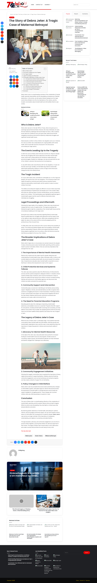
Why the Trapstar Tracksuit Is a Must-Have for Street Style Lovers (24, 474)
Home (32, 4)
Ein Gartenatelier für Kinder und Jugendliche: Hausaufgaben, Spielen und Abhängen (34, 536)
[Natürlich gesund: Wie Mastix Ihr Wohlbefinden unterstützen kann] (57, 567)
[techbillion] (17, 5)
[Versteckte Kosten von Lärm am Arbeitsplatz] (39, 556)
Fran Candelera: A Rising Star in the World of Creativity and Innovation (81, 44)
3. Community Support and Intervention (33, 81)
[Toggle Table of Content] (44, 69)
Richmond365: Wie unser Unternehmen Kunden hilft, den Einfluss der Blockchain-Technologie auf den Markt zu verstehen (83, 92)
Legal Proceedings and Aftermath (30, 75)
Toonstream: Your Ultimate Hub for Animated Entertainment (81, 36)
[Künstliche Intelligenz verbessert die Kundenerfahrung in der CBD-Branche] (48, 569)
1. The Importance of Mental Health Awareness (34, 78)
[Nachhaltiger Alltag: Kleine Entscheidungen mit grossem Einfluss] (45, 113)
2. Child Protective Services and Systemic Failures (35, 80)
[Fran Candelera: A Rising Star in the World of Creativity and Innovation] (70, 43)
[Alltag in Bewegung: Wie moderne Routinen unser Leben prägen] (25, 113)
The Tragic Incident (27, 74)
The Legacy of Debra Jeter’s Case (31, 84)
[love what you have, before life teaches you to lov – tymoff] (52, 528)
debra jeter (29, 435)
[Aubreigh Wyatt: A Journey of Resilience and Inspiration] (57, 562)
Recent (76, 14)
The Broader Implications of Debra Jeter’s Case (34, 77)
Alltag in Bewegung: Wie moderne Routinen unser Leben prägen (35, 115)
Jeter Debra (39, 435)
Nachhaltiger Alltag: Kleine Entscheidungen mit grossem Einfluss (54, 115)
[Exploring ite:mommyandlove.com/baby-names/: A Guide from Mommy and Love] (70, 21)
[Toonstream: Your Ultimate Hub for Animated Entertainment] (70, 37)
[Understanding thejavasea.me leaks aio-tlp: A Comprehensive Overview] (70, 28)
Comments (85, 14)
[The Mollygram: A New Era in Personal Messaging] (70, 50)
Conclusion (25, 90)
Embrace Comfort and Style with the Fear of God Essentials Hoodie (16, 535)
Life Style (16, 14)
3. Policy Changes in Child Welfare (32, 89)
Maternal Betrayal (51, 435)
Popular (68, 14)
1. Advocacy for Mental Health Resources (33, 86)
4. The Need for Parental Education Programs (34, 83)
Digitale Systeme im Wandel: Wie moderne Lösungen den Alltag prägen (71, 89)
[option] (34, 476)
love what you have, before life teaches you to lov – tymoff (52, 535)
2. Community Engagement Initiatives (33, 87)
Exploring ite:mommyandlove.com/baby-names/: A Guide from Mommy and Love (81, 21)
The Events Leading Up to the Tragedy (32, 72)
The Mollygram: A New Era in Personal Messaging (80, 50)
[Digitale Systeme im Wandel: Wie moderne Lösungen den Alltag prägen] (71, 83)
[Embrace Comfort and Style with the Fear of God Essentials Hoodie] (17, 528)
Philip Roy (13, 68)
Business (47, 4)
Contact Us (39, 4)
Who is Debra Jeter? (27, 70)
